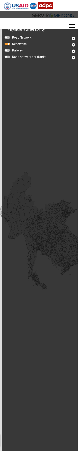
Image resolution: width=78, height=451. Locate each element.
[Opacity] (73, 38)
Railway (17, 50)
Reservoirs (19, 44)
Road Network (21, 37)
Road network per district (29, 57)
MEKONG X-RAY (18, 23)
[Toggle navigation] (72, 26)
